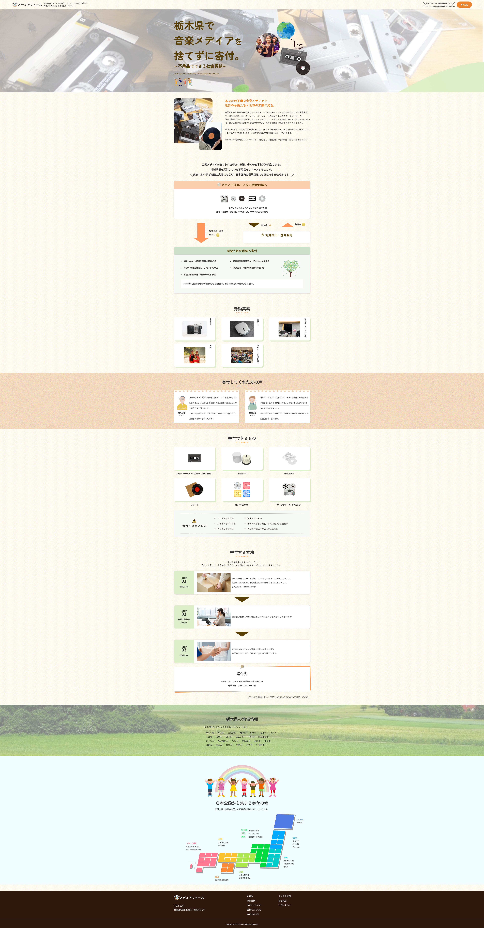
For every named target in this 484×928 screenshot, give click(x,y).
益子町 (229, 736)
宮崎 (191, 849)
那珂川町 (210, 732)
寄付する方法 (253, 914)
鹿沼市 (219, 744)
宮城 (297, 847)
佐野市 (229, 744)
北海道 (299, 823)
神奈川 (286, 867)
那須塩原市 (223, 740)
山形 (294, 844)
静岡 (253, 837)
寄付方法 (464, 4)
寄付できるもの (254, 909)
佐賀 (191, 846)
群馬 (292, 864)
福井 (253, 833)
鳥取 (226, 842)
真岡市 (257, 740)
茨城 (285, 864)
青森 (294, 841)
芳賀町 (273, 732)
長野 (253, 830)
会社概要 (283, 900)
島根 (219, 842)
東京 (285, 861)
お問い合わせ (285, 905)
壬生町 (263, 732)
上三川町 (240, 736)
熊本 (198, 846)
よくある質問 (285, 896)
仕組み (250, 896)
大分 (187, 849)
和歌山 (248, 878)
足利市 (249, 744)
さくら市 (210, 740)
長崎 (194, 846)
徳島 (219, 880)
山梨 (250, 830)
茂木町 (219, 736)
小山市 (267, 740)
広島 (219, 845)
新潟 (257, 830)
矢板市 (235, 740)
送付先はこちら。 (432, 3)
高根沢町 (232, 732)
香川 (216, 880)
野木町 (253, 732)
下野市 (251, 736)
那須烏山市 (263, 736)
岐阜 (257, 837)
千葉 (292, 861)
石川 (250, 833)
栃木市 (239, 744)
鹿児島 (195, 849)
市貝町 (209, 736)
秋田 (294, 847)
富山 (257, 833)
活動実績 (251, 900)
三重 (260, 837)
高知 (226, 880)
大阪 (240, 875)
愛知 (250, 837)
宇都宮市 (260, 744)
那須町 (221, 732)
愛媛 (223, 880)
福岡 (187, 846)
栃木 (288, 864)
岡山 (223, 845)
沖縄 (199, 849)
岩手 (297, 841)
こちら (287, 697)
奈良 (244, 878)
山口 (223, 842)
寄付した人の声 (254, 905)
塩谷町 (243, 732)
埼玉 (288, 861)
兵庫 (244, 875)
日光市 (209, 744)
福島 (297, 844)
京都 (247, 875)
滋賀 (240, 878)
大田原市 (246, 740)
